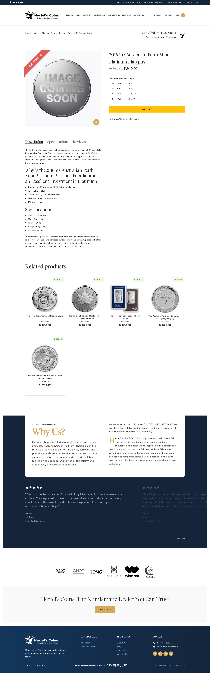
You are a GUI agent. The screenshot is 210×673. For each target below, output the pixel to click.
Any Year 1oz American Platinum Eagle (45, 316)
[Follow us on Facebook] (155, 653)
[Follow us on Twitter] (171, 653)
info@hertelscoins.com (167, 646)
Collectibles (99, 15)
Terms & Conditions (163, 665)
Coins (77, 15)
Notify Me (147, 109)
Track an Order (88, 646)
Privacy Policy (179, 665)
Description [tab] (34, 142)
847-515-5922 (19, 2)
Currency (87, 15)
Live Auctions (114, 15)
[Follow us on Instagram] (160, 653)
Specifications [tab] (58, 142)
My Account (86, 642)
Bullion (69, 15)
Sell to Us (126, 15)
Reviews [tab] (79, 142)
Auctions (121, 650)
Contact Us (139, 15)
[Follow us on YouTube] (165, 653)
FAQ (119, 646)
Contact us (171, 37)
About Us (121, 642)
